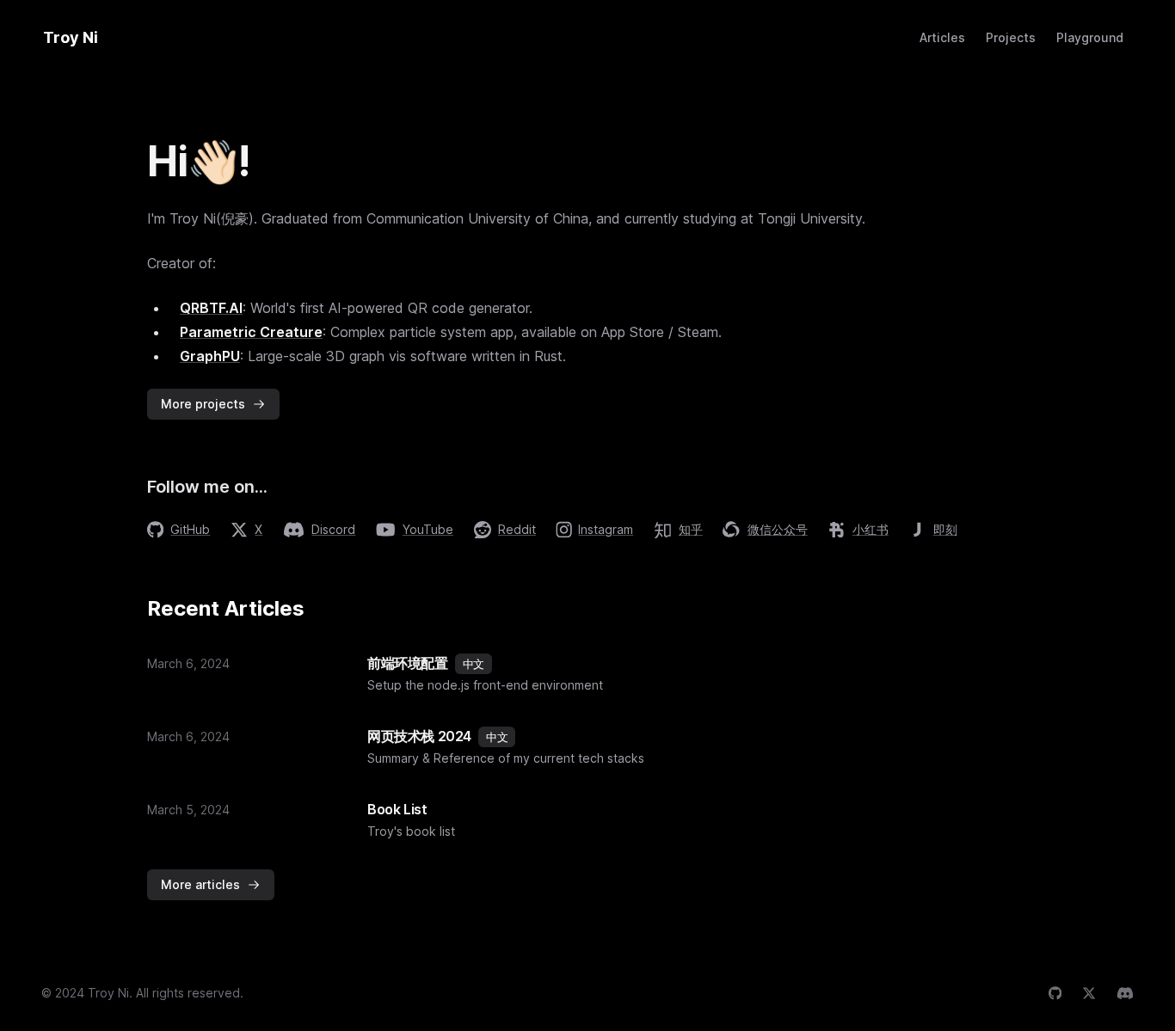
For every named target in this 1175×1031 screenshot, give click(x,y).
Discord (333, 529)
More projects (203, 403)
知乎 (691, 529)
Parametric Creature (251, 332)
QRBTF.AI (211, 307)
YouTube (428, 529)
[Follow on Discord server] (1125, 993)
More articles (200, 884)
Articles (942, 37)
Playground (1089, 37)
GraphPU (210, 356)
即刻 (945, 529)
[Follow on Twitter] (1089, 993)
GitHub (190, 529)
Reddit (517, 529)
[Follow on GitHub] (1055, 993)
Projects (1011, 37)
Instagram (605, 529)
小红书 (870, 529)
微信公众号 (777, 529)
